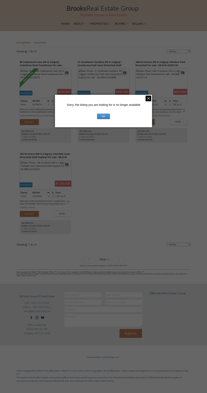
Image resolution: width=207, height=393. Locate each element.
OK (103, 116)
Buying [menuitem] (120, 23)
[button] (31, 317)
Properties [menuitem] (99, 23)
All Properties (23, 42)
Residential (40, 42)
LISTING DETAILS (29, 122)
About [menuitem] (78, 23)
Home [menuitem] (65, 23)
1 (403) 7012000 (28, 136)
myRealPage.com (110, 357)
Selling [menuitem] (137, 23)
